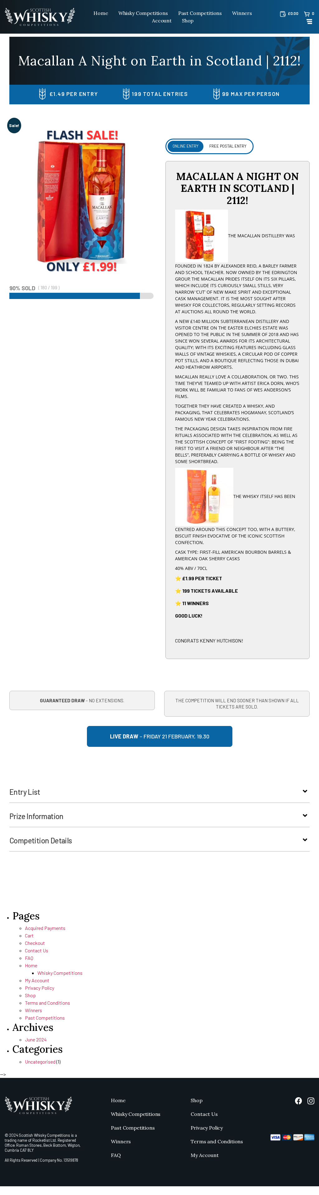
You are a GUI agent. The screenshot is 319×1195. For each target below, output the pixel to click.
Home (100, 13)
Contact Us (36, 950)
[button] (305, 791)
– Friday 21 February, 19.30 (159, 736)
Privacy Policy (39, 988)
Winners (242, 13)
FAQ (29, 958)
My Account (37, 980)
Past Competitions (200, 13)
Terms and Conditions (47, 1003)
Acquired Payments (45, 928)
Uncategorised (40, 1062)
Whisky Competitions (143, 13)
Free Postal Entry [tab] (227, 146)
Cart (29, 935)
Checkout (35, 943)
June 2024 (36, 1039)
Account (162, 20)
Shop (187, 20)
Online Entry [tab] (185, 146)
